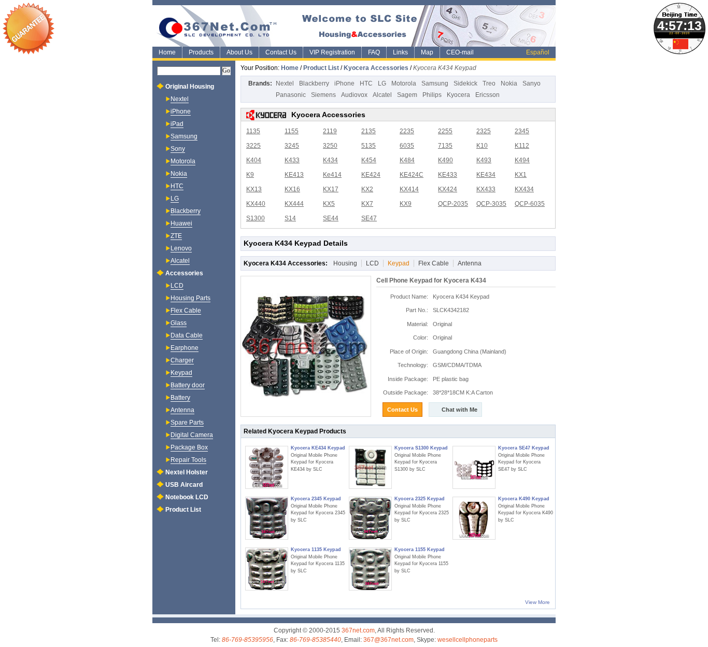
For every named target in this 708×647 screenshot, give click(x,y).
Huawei (181, 223)
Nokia (509, 83)
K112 (522, 145)
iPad (177, 124)
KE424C (411, 174)
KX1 (521, 174)
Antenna (470, 263)
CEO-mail (460, 52)
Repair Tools (188, 459)
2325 (483, 131)
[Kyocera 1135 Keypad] (266, 568)
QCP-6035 (530, 203)
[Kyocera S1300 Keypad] (370, 467)
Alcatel (382, 95)
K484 (407, 160)
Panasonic (291, 95)
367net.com (358, 630)
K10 (482, 145)
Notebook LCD (186, 497)
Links (400, 52)
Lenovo (181, 248)
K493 (483, 160)
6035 (407, 145)
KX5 (329, 203)
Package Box (189, 447)
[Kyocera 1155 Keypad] (370, 568)
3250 (330, 145)
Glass (179, 323)
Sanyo (531, 83)
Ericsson (487, 95)
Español (537, 52)
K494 (522, 160)
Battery (180, 397)
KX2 (367, 189)
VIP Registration (332, 52)
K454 (368, 160)
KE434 (485, 174)
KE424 (370, 174)
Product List (321, 68)
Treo (489, 83)
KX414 (409, 189)
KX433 (485, 189)
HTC (366, 83)
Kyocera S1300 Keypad (421, 448)
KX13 (254, 189)
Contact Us (280, 52)
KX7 (367, 203)
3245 (292, 145)
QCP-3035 (491, 203)
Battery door (188, 385)
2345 (522, 131)
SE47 (369, 218)
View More (537, 602)
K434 (330, 160)
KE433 (447, 174)
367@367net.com (388, 639)
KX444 (294, 203)
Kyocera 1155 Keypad (419, 549)
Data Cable (187, 335)
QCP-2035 (453, 203)
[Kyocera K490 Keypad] (473, 518)
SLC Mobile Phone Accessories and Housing (354, 26)
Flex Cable (433, 263)
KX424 (447, 189)
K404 (253, 160)
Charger (182, 360)
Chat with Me (459, 409)
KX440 (255, 203)
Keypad (398, 263)
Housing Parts (190, 298)
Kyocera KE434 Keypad (318, 448)
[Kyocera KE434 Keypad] (266, 467)
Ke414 (332, 174)
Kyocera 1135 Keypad (316, 549)
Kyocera (458, 95)
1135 (253, 131)
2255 (445, 131)
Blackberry (314, 83)
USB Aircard (184, 484)
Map (427, 52)
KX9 (406, 203)
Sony (178, 148)
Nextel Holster (186, 472)
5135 (368, 145)
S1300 (255, 218)
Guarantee (28, 28)
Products (201, 52)
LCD (372, 263)
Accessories (184, 273)
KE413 (294, 174)
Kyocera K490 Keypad (523, 498)
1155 (292, 131)
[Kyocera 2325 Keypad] (370, 518)
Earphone (185, 347)
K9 (250, 174)
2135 (368, 131)
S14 (290, 218)
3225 (253, 145)
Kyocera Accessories (376, 68)
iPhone (344, 83)
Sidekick (465, 83)
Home (167, 52)
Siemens (323, 95)
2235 (407, 131)
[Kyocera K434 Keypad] (305, 346)
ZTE (176, 236)
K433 (292, 160)
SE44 (330, 218)
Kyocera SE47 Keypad (523, 448)
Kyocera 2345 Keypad (316, 498)
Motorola (403, 83)
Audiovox (354, 95)
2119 (330, 131)
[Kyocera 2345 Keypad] (266, 518)
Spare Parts (187, 422)
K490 (445, 160)
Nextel (285, 83)
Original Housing (189, 86)
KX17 (330, 189)
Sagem (407, 95)
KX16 (292, 189)
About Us (239, 52)
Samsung (434, 83)
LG (382, 83)
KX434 (524, 189)
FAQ (374, 52)
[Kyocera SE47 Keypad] (473, 467)
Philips (432, 95)
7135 (445, 145)
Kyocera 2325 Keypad (419, 498)
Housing (345, 263)
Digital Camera (192, 435)
